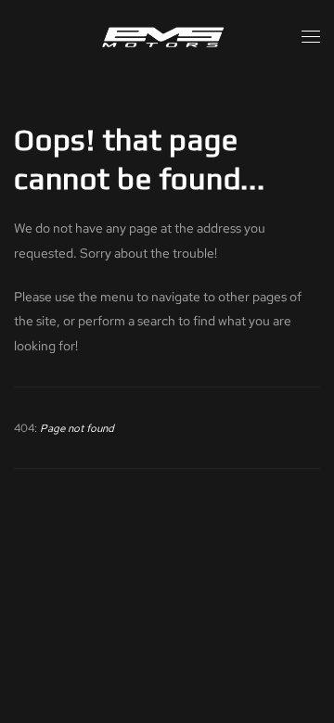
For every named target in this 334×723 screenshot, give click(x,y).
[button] (311, 37)
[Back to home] (167, 37)
